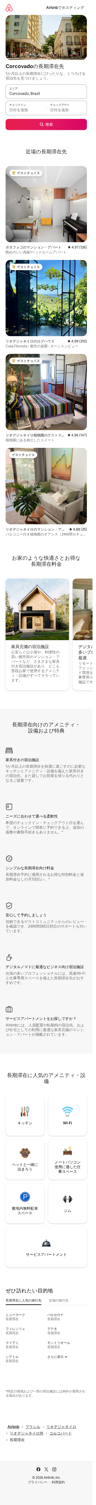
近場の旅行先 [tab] (59, 1300)
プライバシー (37, 1482)
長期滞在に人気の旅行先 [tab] (23, 1300)
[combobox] (46, 94)
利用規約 (58, 1482)
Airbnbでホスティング (65, 7)
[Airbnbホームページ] (9, 7)
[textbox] (25, 110)
